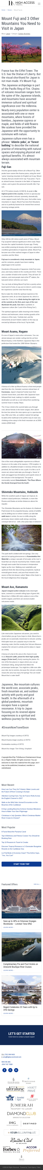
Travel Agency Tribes (34, 1167)
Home (3, 10)
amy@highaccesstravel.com (12, 1057)
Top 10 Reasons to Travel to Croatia (15, 842)
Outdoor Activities (24, 34)
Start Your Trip (22, 864)
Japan (8, 34)
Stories (10, 10)
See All (37, 884)
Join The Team (7, 1064)
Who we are (6, 1062)
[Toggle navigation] (39, 4)
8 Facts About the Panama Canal (14, 832)
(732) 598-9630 (9, 1055)
